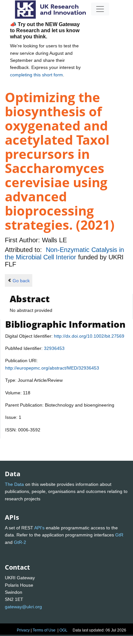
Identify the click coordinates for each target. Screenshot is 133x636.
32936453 (54, 348)
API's (39, 527)
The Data (14, 484)
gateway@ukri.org (23, 606)
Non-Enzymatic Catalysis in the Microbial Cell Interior (64, 253)
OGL (63, 630)
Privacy (23, 630)
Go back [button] (21, 280)
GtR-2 (20, 542)
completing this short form (36, 74)
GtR (119, 534)
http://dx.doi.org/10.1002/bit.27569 (89, 336)
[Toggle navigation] (100, 9)
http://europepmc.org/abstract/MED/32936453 (52, 368)
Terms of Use (44, 630)
